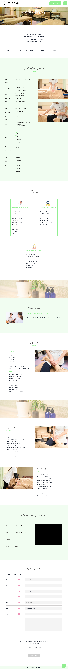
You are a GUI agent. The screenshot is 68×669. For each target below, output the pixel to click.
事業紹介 (43, 50)
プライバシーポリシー (24, 641)
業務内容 (31, 50)
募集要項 (8, 50)
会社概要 (54, 50)
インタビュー (20, 50)
